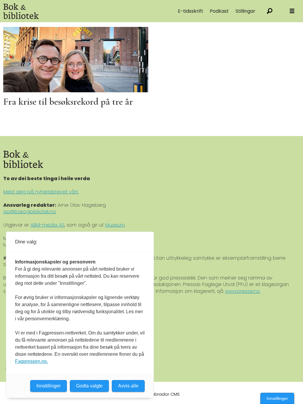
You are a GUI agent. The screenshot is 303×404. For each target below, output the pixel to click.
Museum (115, 225)
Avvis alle (128, 385)
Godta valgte (89, 385)
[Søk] (270, 11)
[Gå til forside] (65, 11)
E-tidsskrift (190, 11)
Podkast (219, 11)
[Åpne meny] (292, 11)
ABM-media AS (47, 225)
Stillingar (245, 11)
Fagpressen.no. (31, 361)
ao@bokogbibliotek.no (29, 211)
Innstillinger (277, 398)
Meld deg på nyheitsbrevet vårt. (41, 191)
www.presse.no (242, 291)
